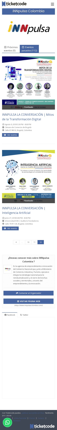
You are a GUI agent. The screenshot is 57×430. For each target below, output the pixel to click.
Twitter (25, 315)
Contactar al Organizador (29, 293)
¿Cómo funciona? (20, 418)
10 (28, 242)
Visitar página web (29, 301)
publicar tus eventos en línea (33, 413)
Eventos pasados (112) (29, 49)
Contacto (41, 418)
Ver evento (11, 135)
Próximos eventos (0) (11, 49)
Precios (32, 418)
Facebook (11, 315)
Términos (16, 421)
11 (34, 242)
